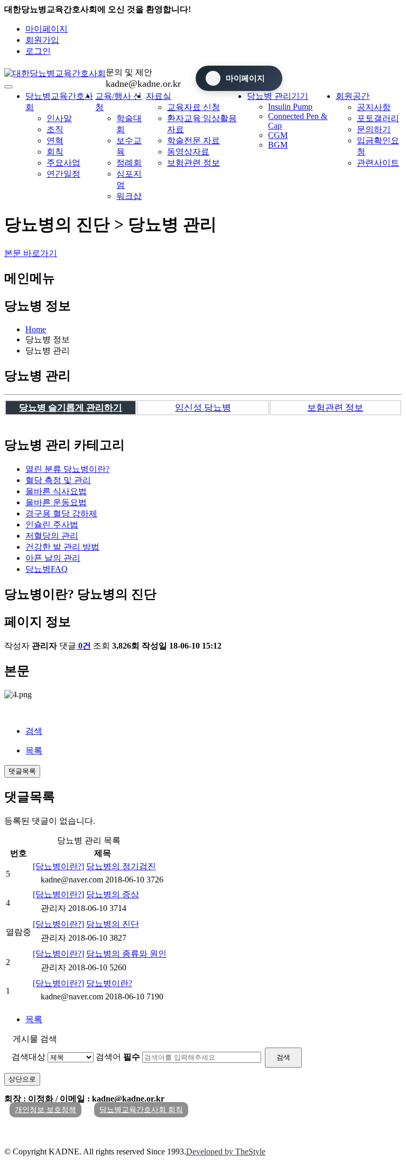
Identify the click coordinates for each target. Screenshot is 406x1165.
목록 (33, 750)
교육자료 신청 (193, 107)
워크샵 (129, 196)
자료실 (158, 96)
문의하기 (374, 129)
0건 (84, 645)
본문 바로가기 (30, 253)
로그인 (38, 51)
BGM (278, 144)
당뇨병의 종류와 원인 (126, 953)
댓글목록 (22, 771)
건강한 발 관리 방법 (62, 546)
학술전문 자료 (193, 140)
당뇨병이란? (67, 469)
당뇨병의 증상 (112, 894)
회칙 (55, 151)
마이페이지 (46, 28)
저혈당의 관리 (51, 535)
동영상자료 (188, 151)
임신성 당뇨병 (203, 408)
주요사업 (63, 162)
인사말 (59, 118)
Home (35, 329)
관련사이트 (378, 162)
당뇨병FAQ (46, 569)
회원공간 (353, 96)
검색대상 (28, 1056)
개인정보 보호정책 (45, 1110)
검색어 (118, 1056)
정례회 (129, 162)
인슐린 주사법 (51, 524)
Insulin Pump (290, 106)
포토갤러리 (378, 118)
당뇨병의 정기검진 (121, 866)
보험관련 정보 (193, 162)
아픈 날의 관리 (52, 557)
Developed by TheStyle (225, 1151)
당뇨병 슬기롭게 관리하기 (70, 408)
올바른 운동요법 (56, 502)
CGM (278, 135)
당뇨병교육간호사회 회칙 (141, 1110)
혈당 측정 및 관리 (58, 480)
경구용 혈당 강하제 (61, 513)
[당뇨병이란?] (58, 866)
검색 (33, 730)
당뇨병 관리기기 (277, 96)
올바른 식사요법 (56, 491)
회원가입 (42, 39)
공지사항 (374, 107)
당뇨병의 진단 (112, 924)
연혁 (55, 140)
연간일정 (63, 173)
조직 (55, 129)
